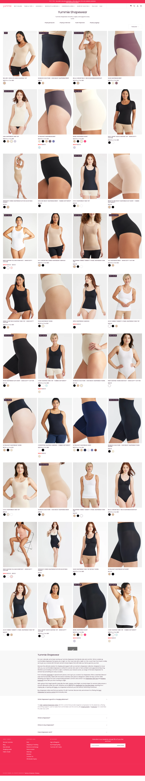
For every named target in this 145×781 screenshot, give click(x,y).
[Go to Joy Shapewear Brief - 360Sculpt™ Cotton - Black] (125, 236)
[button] (134, 6)
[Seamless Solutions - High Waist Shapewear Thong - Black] (74, 385)
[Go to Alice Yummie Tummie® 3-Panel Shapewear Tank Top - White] (125, 296)
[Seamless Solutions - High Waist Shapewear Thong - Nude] (81, 385)
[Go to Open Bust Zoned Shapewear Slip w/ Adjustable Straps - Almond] (20, 176)
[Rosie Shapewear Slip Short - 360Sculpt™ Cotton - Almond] (8, 385)
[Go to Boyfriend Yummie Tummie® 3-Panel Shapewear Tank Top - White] (90, 485)
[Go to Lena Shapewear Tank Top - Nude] (20, 112)
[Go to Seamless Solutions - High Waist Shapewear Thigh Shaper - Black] (125, 420)
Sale (101, 6)
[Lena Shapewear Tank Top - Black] (4, 141)
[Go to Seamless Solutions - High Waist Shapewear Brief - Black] (55, 53)
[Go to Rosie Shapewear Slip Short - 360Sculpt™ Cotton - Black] (20, 356)
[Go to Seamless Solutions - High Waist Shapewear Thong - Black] (20, 734)
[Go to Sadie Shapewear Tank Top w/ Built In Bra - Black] (90, 544)
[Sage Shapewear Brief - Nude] (113, 83)
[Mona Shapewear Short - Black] (78, 141)
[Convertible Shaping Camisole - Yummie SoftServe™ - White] (39, 450)
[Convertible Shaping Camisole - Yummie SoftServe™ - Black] (43, 450)
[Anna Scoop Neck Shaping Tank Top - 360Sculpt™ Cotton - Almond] (8, 327)
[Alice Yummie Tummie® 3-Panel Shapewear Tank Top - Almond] (116, 326)
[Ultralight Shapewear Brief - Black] (43, 141)
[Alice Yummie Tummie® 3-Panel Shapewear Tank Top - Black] (113, 326)
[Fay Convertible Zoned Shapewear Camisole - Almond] (39, 265)
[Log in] (138, 6)
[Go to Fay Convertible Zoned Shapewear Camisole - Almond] (55, 236)
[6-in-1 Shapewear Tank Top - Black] (74, 206)
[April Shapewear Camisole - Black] (74, 327)
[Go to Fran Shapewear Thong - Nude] (55, 296)
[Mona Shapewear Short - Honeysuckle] (85, 141)
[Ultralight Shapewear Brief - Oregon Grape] (39, 147)
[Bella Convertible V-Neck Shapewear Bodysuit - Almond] (78, 83)
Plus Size (95, 6)
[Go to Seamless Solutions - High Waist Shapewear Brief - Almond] (55, 485)
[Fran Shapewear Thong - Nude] (43, 326)
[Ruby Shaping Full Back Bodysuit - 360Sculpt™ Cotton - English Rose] (11, 267)
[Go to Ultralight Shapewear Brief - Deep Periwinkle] (90, 734)
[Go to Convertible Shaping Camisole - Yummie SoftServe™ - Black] (55, 420)
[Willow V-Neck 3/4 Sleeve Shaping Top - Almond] (4, 83)
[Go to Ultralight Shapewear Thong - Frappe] (55, 734)
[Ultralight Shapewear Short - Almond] (81, 450)
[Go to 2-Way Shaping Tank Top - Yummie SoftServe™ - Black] (55, 356)
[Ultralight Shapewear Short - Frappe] (74, 450)
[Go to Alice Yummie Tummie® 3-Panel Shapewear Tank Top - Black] (20, 605)
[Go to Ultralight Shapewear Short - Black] (90, 669)
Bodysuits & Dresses (52, 6)
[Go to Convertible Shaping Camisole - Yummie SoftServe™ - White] (125, 669)
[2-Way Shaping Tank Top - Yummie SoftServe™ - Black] (39, 385)
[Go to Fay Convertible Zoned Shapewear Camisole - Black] (20, 669)
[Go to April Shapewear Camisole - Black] (90, 296)
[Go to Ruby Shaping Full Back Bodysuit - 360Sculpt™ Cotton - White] (20, 236)
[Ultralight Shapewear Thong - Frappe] (11, 450)
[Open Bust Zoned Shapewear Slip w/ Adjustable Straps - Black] (4, 207)
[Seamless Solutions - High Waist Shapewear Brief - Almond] (43, 83)
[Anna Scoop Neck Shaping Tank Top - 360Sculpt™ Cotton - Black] (4, 327)
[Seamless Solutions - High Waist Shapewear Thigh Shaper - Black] (109, 451)
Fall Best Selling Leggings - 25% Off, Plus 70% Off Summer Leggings (76, 1)
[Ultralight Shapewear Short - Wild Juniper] (85, 450)
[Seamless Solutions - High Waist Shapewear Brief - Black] (39, 83)
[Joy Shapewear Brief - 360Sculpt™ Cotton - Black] (109, 265)
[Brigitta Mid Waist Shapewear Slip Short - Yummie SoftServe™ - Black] (113, 207)
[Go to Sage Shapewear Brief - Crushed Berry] (125, 53)
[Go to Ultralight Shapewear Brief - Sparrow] (55, 112)
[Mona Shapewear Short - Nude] (81, 141)
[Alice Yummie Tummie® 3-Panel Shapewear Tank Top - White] (109, 326)
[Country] (131, 6)
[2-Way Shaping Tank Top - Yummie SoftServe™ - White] (43, 385)
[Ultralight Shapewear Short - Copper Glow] (95, 450)
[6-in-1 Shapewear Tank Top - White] (81, 206)
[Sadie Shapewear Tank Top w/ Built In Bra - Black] (74, 574)
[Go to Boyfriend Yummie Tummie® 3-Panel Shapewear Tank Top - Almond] (90, 236)
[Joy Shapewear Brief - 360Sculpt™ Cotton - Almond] (113, 265)
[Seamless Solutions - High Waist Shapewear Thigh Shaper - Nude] (113, 451)
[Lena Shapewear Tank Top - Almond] (8, 141)
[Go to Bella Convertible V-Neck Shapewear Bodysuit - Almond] (90, 53)
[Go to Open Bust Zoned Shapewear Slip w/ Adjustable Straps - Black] (55, 544)
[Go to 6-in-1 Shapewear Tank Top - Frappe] (20, 485)
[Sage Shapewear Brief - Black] (109, 83)
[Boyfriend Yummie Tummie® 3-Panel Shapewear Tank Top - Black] (78, 266)
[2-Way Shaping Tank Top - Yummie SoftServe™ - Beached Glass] (46, 385)
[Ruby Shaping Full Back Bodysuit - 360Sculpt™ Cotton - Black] (4, 267)
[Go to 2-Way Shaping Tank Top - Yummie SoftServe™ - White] (125, 605)
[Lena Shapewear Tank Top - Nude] (11, 141)
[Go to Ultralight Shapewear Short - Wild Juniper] (90, 420)
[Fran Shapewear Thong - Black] (39, 326)
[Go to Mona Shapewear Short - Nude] (90, 112)
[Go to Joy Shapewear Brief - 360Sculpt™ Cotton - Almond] (55, 669)
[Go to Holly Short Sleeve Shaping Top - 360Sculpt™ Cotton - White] (55, 605)
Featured (134, 27)
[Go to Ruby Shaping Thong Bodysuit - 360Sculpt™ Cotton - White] (125, 356)
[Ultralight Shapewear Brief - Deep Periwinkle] (53, 141)
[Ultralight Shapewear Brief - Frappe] (39, 141)
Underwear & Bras (68, 6)
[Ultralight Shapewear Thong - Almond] (4, 450)
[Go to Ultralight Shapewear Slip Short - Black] (125, 544)
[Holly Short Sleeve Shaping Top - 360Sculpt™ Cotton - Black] (109, 142)
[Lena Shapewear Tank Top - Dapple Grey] (15, 141)
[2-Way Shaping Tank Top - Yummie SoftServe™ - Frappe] (39, 391)
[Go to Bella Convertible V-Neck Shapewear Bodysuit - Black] (125, 485)
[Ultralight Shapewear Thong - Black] (8, 450)
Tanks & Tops (28, 6)
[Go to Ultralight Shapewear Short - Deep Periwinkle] (125, 734)
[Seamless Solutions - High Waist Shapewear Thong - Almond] (78, 385)
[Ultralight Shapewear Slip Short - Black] (113, 574)
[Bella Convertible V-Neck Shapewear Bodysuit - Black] (74, 83)
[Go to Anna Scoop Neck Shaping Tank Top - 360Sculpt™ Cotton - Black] (20, 296)
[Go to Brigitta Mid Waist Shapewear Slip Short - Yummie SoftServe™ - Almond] (125, 176)
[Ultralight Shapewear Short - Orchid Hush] (88, 450)
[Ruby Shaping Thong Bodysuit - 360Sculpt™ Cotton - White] (109, 385)
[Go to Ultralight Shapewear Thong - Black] (20, 420)
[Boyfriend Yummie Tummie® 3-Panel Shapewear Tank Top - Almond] (74, 266)
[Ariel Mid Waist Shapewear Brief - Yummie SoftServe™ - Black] (39, 206)
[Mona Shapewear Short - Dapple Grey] (74, 147)
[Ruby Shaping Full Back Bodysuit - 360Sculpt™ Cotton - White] (8, 267)
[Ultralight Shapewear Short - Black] (78, 450)
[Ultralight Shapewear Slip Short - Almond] (109, 574)
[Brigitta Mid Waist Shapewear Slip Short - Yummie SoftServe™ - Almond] (109, 207)
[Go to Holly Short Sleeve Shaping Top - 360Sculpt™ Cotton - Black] (125, 112)
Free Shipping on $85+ (72, 2)
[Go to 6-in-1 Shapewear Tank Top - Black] (90, 176)
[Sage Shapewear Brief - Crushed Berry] (116, 83)
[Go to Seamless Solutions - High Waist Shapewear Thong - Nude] (90, 356)
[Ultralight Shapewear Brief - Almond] (46, 141)
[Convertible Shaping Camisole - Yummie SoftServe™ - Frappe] (39, 456)
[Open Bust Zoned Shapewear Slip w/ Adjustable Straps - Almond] (8, 207)
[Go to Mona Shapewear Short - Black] (90, 605)
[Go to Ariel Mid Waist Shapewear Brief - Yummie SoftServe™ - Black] (55, 176)
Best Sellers (18, 6)
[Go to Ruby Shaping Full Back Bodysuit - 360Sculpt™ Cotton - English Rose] (20, 544)
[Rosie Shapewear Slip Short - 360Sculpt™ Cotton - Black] (4, 385)
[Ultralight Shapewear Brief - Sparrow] (50, 141)
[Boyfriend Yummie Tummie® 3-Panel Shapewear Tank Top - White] (81, 266)
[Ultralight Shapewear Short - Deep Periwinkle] (92, 450)
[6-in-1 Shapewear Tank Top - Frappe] (78, 206)
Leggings (39, 6)
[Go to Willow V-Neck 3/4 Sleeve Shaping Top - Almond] (20, 53)
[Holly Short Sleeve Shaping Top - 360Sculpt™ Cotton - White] (113, 142)
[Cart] (141, 6)
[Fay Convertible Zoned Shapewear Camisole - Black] (43, 265)
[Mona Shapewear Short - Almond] (74, 141)
